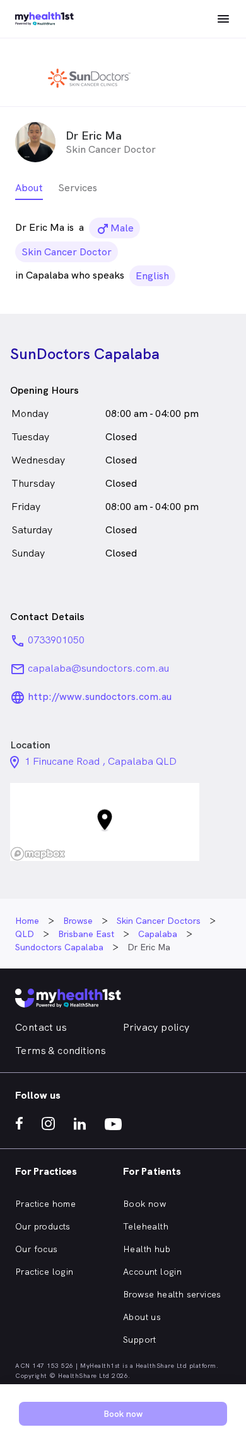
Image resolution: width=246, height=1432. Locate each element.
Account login (152, 1271)
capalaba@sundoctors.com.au (98, 668)
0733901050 (56, 640)
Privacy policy (156, 1027)
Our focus (36, 1249)
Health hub (146, 1249)
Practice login (44, 1271)
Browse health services (172, 1294)
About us (142, 1317)
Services (77, 187)
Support (139, 1339)
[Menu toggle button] (223, 18)
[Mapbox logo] (38, 853)
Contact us (41, 1027)
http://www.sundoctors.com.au (100, 696)
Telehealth (145, 1226)
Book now (144, 1203)
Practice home (45, 1203)
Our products (43, 1226)
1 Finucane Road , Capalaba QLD (101, 761)
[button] (105, 822)
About (29, 187)
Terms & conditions (60, 1050)
